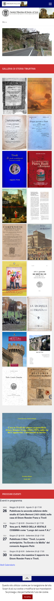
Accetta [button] (27, 597)
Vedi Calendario (7, 564)
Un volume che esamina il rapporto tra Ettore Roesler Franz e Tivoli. (29, 556)
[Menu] (50, 4)
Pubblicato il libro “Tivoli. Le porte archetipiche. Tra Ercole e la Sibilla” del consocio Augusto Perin (30, 542)
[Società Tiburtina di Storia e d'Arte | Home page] (19, 3)
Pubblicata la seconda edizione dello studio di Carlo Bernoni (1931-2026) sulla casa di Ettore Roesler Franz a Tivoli (30, 514)
